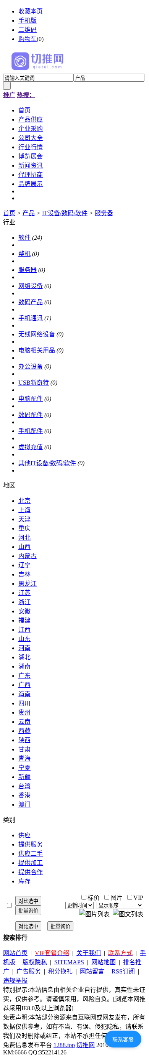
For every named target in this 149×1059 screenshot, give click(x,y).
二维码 (27, 29)
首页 (9, 213)
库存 (24, 881)
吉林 (24, 574)
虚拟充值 (30, 447)
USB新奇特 (33, 382)
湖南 (24, 666)
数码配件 (30, 415)
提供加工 (30, 863)
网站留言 (92, 971)
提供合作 (30, 872)
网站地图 (103, 962)
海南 (24, 694)
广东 (24, 675)
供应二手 (30, 853)
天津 (24, 519)
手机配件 (30, 431)
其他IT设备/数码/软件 (47, 463)
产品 (29, 213)
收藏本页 (30, 11)
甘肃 (24, 749)
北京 (24, 500)
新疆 (24, 777)
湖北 (24, 657)
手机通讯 (30, 318)
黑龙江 (27, 583)
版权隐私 (35, 962)
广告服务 (28, 971)
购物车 (27, 39)
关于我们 (88, 953)
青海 (24, 758)
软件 (24, 237)
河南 (24, 648)
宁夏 (24, 767)
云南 (24, 721)
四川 (24, 703)
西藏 (24, 731)
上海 (24, 510)
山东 (24, 639)
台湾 (24, 786)
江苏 (24, 593)
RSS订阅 (123, 971)
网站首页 (15, 953)
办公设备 (30, 366)
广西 (24, 685)
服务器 (104, 213)
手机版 (27, 20)
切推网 (85, 1045)
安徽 (24, 611)
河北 (24, 537)
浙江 (24, 602)
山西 (24, 546)
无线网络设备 (36, 334)
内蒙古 (27, 556)
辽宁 (24, 565)
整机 (24, 253)
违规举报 (15, 980)
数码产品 (30, 302)
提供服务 (30, 844)
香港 (24, 795)
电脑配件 (30, 398)
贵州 (24, 712)
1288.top (64, 1045)
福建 (24, 620)
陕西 (24, 740)
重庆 (24, 528)
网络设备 (30, 286)
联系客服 (123, 1039)
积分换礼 (60, 971)
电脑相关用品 (36, 350)
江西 (24, 629)
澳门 (24, 804)
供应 (24, 835)
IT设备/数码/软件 (64, 213)
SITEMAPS (69, 962)
